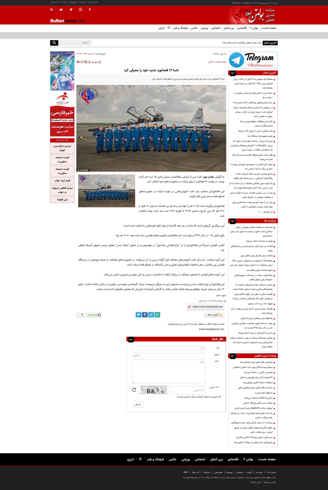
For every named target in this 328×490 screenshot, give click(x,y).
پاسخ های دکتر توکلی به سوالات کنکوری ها (253, 442)
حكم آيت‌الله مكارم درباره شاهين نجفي (255, 387)
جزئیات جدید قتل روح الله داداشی (258, 403)
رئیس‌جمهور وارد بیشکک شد (260, 136)
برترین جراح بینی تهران (62, 148)
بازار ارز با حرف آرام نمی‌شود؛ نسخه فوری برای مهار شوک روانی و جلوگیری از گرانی (252, 204)
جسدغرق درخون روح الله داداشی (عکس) (254, 437)
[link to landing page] (259, 15)
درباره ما (82, 2)
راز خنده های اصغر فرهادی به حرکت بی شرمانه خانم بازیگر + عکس (252, 415)
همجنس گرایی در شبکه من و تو (258, 372)
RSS (186, 472)
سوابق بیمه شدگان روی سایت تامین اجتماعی (253, 367)
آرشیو (249, 472)
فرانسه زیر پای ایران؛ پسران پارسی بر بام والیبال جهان (252, 248)
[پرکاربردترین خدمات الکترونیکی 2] (62, 71)
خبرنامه (64, 2)
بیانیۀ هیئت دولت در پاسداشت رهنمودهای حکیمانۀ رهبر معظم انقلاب (254, 277)
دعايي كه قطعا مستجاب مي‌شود (258, 398)
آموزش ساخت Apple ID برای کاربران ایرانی (254, 408)
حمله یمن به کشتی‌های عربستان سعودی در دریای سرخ (253, 95)
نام (218, 348)
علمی (210, 61)
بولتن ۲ (254, 28)
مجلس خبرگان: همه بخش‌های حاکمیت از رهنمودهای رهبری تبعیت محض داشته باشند (253, 287)
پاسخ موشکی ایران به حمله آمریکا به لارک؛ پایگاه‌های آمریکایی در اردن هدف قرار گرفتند (253, 176)
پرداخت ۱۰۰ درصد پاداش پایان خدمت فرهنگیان (252, 422)
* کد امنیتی (214, 387)
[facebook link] (145, 314)
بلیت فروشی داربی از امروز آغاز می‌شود (255, 131)
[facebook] (89, 9)
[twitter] (61, 10)
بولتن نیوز (208, 177)
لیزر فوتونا (62, 200)
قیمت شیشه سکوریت (62, 160)
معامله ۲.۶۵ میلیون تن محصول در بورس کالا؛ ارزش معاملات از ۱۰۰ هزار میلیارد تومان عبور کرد (251, 263)
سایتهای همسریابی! (264, 393)
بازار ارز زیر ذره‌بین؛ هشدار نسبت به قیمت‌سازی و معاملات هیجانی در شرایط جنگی (251, 195)
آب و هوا (54, 2)
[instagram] (80, 10)
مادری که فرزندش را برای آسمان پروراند (255, 333)
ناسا (210, 300)
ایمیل (216, 354)
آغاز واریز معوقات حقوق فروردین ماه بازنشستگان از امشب (256, 124)
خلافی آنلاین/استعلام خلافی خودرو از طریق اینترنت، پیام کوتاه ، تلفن (253, 430)
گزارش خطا (213, 314)
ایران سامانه (256, 482)
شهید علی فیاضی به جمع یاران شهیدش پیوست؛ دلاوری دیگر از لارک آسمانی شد (251, 167)
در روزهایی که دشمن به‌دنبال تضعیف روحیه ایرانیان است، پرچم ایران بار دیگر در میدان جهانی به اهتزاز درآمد (253, 112)
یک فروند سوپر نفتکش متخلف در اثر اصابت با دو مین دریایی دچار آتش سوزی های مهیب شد (251, 185)
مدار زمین (203, 300)
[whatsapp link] (157, 314)
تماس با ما (93, 2)
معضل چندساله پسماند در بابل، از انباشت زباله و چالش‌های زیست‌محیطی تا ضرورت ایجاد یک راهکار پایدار (251, 342)
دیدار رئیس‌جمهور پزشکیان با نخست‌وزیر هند (242, 42)
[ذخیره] (85, 61)
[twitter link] (138, 314)
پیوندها (73, 2)
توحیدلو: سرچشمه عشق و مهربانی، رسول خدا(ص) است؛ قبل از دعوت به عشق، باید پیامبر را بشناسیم (251, 231)
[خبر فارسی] (62, 114)
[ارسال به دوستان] (82, 61)
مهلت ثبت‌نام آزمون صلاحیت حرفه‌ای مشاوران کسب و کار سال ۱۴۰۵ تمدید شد (252, 326)
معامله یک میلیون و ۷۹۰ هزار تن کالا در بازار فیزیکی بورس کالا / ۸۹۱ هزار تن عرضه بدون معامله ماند (253, 83)
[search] (54, 43)
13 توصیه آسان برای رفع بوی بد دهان (256, 377)
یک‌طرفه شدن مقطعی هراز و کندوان (257, 318)
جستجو (240, 472)
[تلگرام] (253, 60)
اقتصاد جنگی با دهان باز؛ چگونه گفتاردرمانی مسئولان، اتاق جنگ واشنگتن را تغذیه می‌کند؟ (253, 296)
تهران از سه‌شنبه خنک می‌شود (259, 241)
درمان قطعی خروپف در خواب (62, 190)
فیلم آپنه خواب (62, 181)
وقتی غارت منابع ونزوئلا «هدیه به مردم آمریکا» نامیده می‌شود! (252, 157)
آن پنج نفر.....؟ (266, 212)
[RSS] (52, 9)
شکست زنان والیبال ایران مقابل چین (256, 255)
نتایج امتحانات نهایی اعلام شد (260, 270)
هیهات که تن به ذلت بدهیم (260, 303)
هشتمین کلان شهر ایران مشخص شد (256, 362)
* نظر (217, 361)
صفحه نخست (268, 28)
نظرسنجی (218, 472)
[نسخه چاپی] (78, 61)
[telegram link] (151, 314)
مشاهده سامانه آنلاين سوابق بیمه (258, 382)
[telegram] (71, 9)
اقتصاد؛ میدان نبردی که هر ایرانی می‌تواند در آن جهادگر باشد (252, 311)
